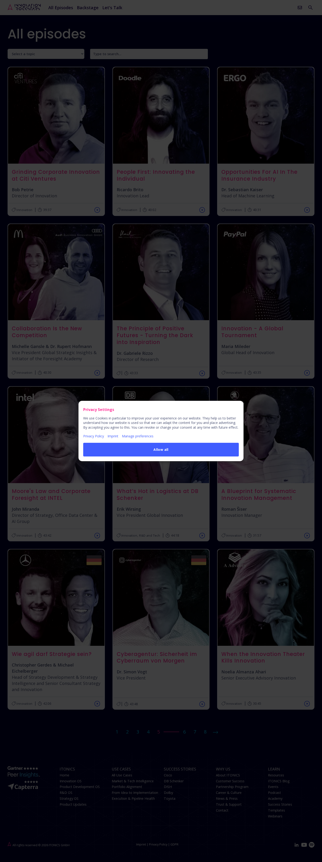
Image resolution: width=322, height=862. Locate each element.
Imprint (112, 436)
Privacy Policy (93, 436)
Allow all (161, 449)
